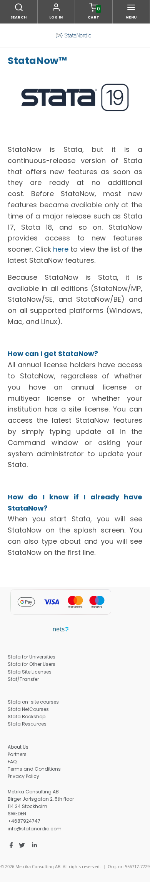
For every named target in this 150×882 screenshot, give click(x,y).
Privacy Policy (23, 776)
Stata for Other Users (31, 664)
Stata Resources (27, 724)
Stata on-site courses (33, 702)
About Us (18, 747)
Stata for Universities (31, 657)
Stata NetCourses (28, 709)
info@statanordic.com (35, 828)
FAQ (12, 761)
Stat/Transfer (23, 679)
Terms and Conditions (34, 769)
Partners (17, 754)
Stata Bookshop (26, 716)
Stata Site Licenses (30, 672)
